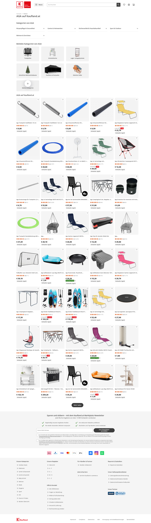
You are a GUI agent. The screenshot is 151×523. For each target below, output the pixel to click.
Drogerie (21, 488)
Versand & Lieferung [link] (55, 505)
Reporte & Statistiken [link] (116, 465)
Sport (20, 491)
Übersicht (52, 465)
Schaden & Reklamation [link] (56, 502)
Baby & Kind (22, 478)
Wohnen (21, 481)
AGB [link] (98, 519)
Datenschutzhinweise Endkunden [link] (120, 482)
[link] (124, 5)
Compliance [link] (82, 519)
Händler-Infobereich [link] (86, 465)
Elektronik (21, 468)
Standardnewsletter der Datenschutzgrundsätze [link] (50, 436)
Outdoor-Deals (23, 465)
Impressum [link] (73, 519)
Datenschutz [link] (91, 519)
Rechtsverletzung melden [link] (56, 509)
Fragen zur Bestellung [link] (55, 492)
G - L (50, 471)
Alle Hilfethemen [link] (54, 489)
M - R (50, 475)
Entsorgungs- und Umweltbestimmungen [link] (113, 519)
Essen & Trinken (23, 498)
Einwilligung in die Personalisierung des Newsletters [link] (51, 441)
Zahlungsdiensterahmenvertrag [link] (119, 475)
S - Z (50, 478)
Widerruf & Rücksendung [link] (56, 495)
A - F (50, 468)
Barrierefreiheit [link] (131, 519)
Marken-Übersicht (24, 501)
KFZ (20, 495)
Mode (20, 485)
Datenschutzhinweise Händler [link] (119, 479)
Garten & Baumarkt (24, 471)
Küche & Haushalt (24, 475)
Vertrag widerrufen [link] (54, 499)
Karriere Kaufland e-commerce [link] (89, 475)
